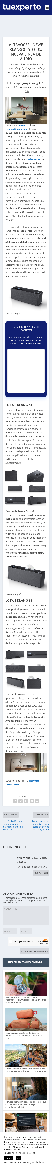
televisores (34, 159)
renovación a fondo (16, 129)
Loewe (21, 125)
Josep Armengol (31, 83)
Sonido (42, 87)
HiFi (35, 87)
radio (16, 784)
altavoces (34, 780)
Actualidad (26, 87)
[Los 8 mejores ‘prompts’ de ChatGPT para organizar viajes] (26, 1124)
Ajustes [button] (9, 1158)
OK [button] (18, 1158)
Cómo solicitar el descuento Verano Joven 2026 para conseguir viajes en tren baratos (25, 1069)
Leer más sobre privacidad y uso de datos (24, 1162)
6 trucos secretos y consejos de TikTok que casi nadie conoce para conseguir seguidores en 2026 (25, 1104)
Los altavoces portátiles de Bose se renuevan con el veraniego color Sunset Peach (24, 1035)
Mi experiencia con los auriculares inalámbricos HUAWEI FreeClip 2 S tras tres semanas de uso (25, 1000)
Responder (41, 872)
